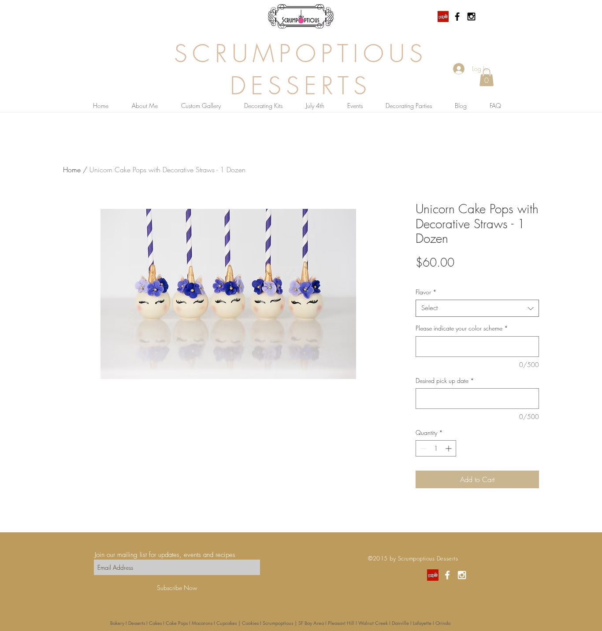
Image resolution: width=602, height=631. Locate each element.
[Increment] (449, 448)
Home (72, 169)
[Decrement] (422, 448)
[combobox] (477, 308)
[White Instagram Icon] (462, 575)
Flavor (426, 292)
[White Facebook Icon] (447, 575)
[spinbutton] (436, 448)
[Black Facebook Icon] (457, 16)
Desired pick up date (445, 380)
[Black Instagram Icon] (471, 16)
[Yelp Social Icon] (443, 16)
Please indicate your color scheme (462, 328)
